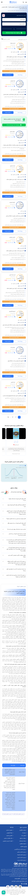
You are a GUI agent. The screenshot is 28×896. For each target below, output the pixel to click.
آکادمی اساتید (9, 835)
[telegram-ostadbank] (24, 883)
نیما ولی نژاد (13, 347)
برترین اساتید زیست (21, 860)
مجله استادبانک (22, 841)
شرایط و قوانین (23, 843)
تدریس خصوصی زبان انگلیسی (5, 870)
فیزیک (18, 586)
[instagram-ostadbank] (22, 883)
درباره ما (24, 833)
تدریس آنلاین (21, 465)
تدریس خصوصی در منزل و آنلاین (16, 869)
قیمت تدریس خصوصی (7, 841)
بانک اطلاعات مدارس (8, 838)
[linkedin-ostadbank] (26, 883)
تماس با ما (23, 835)
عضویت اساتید (9, 830)
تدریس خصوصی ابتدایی (23, 871)
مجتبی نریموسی (12, 237)
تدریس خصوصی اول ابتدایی (13, 871)
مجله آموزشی (9, 833)
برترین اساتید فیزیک (21, 854)
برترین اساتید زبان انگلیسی (20, 849)
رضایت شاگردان (23, 830)
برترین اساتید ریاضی (21, 852)
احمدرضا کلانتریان (12, 311)
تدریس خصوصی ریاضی (14, 870)
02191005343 (17, 878)
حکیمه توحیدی (12, 202)
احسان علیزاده (12, 43)
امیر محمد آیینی (12, 274)
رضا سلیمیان (13, 80)
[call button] (3, 892)
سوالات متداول (23, 838)
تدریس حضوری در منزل (20, 467)
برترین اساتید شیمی (21, 857)
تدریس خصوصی (23, 586)
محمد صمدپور (12, 165)
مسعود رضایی (12, 131)
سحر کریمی (13, 382)
